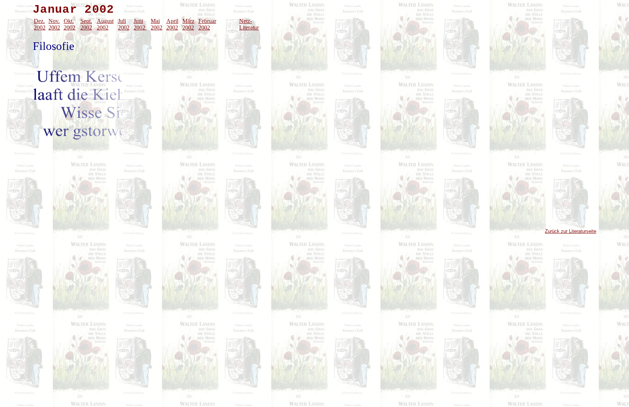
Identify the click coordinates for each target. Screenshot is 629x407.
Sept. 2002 (86, 24)
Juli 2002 (124, 24)
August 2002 (105, 24)
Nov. (54, 21)
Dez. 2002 (40, 24)
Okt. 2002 (69, 24)
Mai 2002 (156, 24)
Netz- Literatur (249, 24)
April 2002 (172, 24)
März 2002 (188, 24)
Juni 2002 (140, 24)
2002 (54, 27)
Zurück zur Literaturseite (570, 231)
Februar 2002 (207, 24)
